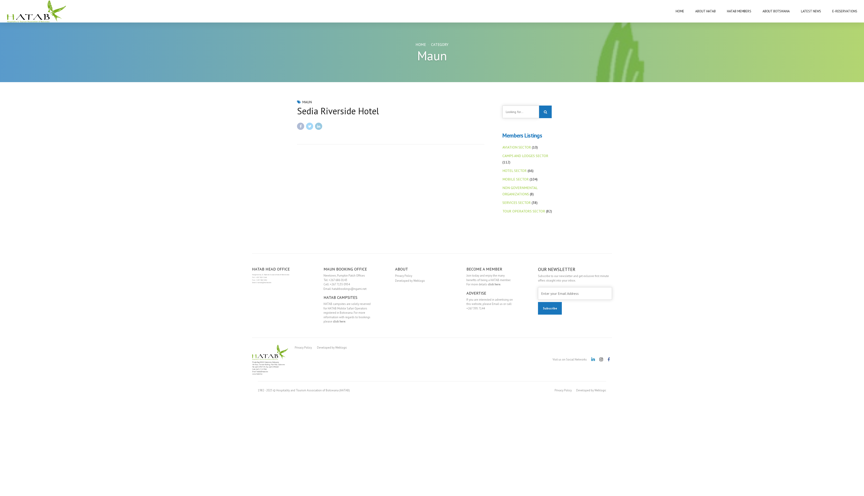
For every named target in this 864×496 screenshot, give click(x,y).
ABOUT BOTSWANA (776, 11)
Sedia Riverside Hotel (338, 111)
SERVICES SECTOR (516, 202)
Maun (307, 102)
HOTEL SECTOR (514, 170)
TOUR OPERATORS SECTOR (523, 211)
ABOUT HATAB (705, 11)
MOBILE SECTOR (515, 179)
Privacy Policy (403, 276)
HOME (680, 11)
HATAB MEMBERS (739, 11)
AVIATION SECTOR (516, 147)
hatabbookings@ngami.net (349, 289)
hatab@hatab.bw (264, 282)
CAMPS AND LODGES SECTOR (525, 155)
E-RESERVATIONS (844, 11)
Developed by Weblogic (410, 281)
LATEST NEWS (811, 11)
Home (421, 44)
